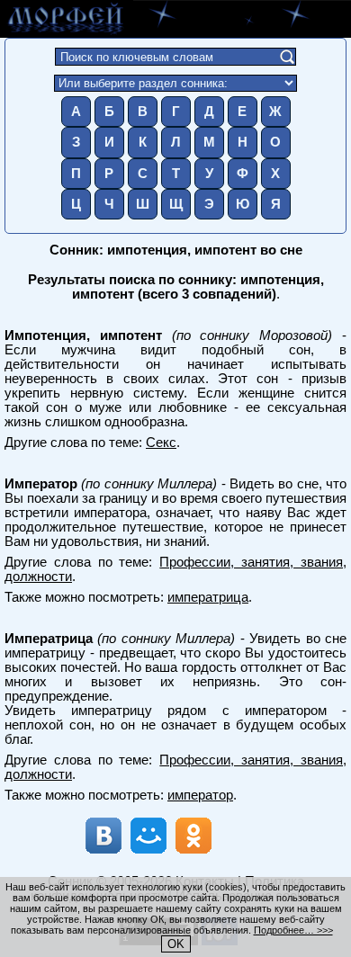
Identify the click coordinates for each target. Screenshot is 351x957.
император (200, 795)
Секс (161, 442)
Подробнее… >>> (293, 930)
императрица (207, 597)
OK (175, 944)
